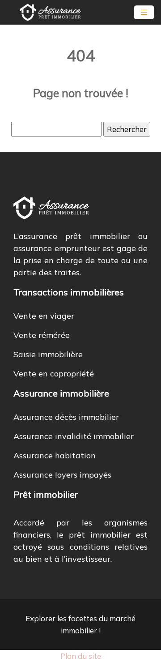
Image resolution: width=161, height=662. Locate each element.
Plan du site (80, 656)
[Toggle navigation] (144, 12)
